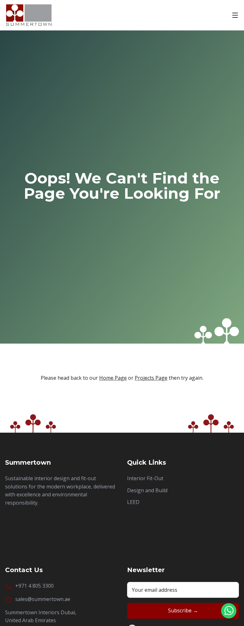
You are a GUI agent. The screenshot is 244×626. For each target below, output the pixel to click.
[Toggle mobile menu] (235, 15)
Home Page (113, 377)
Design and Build (147, 490)
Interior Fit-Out (145, 478)
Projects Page (151, 377)
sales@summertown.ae (42, 599)
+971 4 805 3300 (34, 585)
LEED (133, 502)
